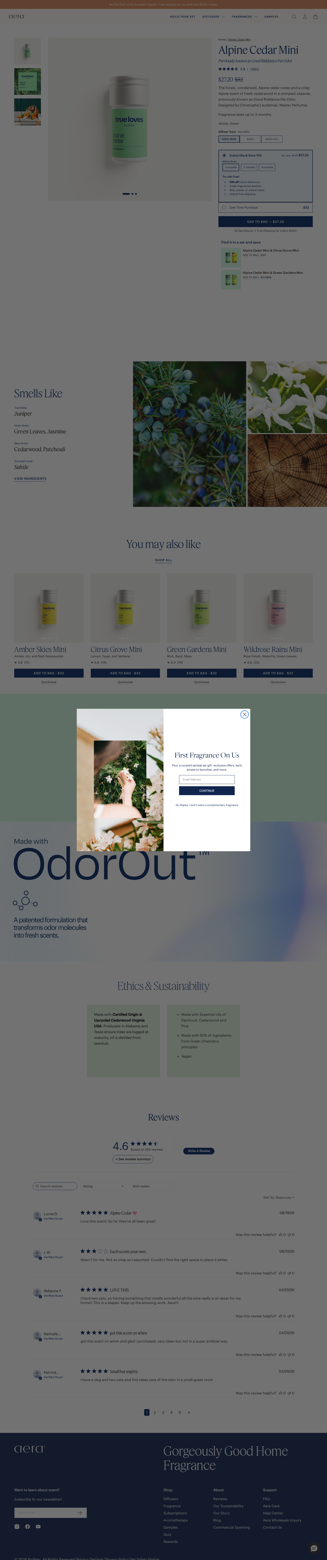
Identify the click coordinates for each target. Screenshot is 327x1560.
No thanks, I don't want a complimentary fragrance (207, 805)
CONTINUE (206, 790)
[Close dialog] (244, 714)
